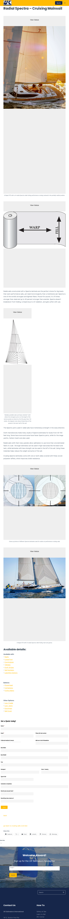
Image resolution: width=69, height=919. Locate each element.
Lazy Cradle (9, 703)
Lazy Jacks (9, 706)
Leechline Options (11, 673)
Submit (13, 875)
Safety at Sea (41, 912)
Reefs (7, 657)
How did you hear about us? (7, 798)
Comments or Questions (6, 782)
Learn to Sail (41, 914)
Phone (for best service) (41, 733)
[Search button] (63, 892)
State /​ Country (44, 768)
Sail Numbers (9, 670)
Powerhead (9, 685)
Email (4, 733)
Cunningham (9, 662)
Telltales (7, 665)
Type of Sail (3, 775)
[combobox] (17, 777)
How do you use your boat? (7, 791)
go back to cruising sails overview (15, 826)
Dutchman (8, 708)
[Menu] (65, 3)
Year (2, 760)
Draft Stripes (9, 667)
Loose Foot (9, 659)
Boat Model (3, 753)
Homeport (3, 768)
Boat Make (3, 746)
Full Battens (9, 688)
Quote (59, 3)
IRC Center (40, 917)
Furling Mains (9, 690)
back (5, 815)
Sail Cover (8, 711)
